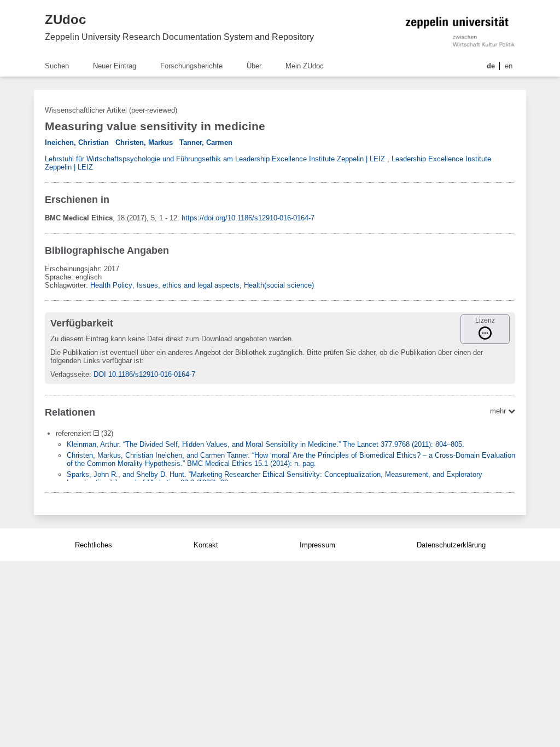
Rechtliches (93, 545)
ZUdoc (65, 19)
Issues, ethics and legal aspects (188, 285)
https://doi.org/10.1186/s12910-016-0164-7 (248, 218)
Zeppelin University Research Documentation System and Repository (179, 37)
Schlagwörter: (67, 285)
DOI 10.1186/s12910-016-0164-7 (144, 374)
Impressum (317, 545)
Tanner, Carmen (205, 142)
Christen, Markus (144, 142)
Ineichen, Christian (77, 142)
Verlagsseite (69, 374)
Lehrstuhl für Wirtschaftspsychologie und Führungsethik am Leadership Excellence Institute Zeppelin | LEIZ (215, 159)
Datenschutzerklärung (451, 545)
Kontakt (206, 545)
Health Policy (111, 285)
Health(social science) (279, 285)
